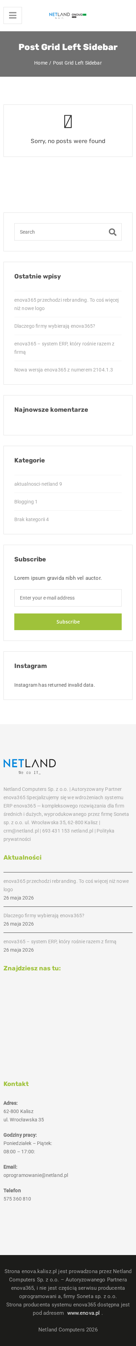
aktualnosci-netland (38, 484)
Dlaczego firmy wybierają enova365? (54, 326)
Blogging (26, 501)
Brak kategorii (31, 519)
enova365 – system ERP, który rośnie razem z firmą (59, 941)
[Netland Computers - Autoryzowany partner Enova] (68, 15)
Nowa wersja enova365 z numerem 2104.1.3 (63, 370)
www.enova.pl (83, 1313)
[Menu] (12, 15)
